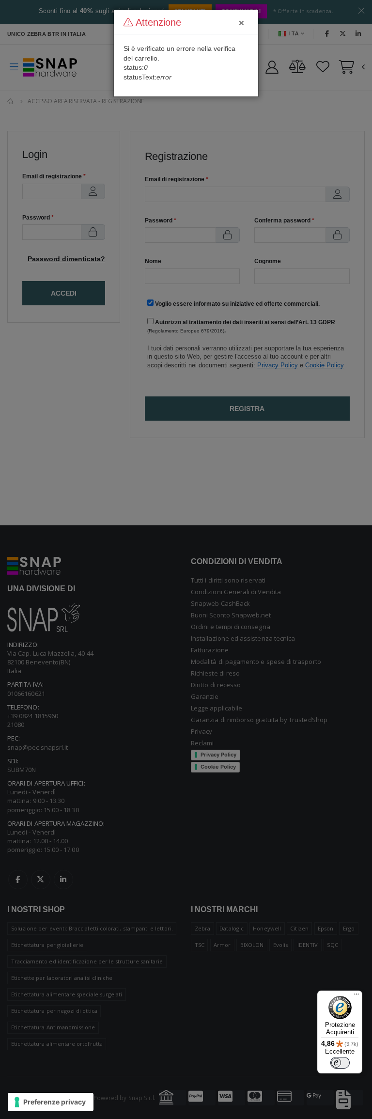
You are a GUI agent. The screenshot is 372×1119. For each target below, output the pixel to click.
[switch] (340, 1063)
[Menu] (356, 996)
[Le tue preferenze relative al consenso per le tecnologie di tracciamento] (50, 1102)
